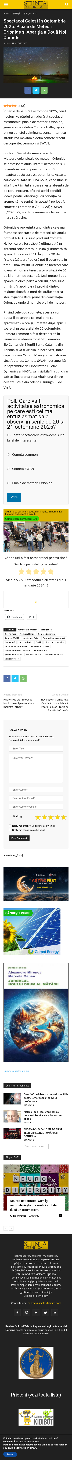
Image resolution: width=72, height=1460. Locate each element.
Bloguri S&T (12, 1157)
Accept (10, 1454)
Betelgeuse (46, 629)
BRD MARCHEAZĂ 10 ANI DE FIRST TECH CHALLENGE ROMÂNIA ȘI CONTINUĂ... (43, 1133)
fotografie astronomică (54, 638)
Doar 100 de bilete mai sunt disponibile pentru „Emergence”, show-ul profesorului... (46, 1098)
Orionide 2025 (40, 650)
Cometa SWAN (12, 638)
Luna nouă (10, 642)
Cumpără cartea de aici (16, 1071)
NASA (38, 642)
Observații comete (40, 646)
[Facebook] (17, 1312)
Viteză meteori (12, 658)
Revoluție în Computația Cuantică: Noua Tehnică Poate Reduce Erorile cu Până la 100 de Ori (55, 705)
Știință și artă (30, 13)
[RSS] (36, 1312)
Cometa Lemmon (46, 634)
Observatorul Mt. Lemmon (17, 650)
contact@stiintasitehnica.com (44, 1303)
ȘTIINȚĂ (16, 13)
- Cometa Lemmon (23, 455)
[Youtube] (54, 1312)
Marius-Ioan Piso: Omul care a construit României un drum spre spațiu (43, 1115)
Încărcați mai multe (35, 1146)
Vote (14, 497)
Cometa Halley (27, 634)
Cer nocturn (10, 634)
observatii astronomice (16, 646)
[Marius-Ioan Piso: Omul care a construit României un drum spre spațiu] (12, 1116)
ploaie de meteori (13, 654)
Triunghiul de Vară (54, 654)
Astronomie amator (27, 629)
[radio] (21, 572)
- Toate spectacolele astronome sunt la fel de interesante (35, 437)
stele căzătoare (33, 654)
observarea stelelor (54, 642)
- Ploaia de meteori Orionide (30, 483)
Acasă (6, 13)
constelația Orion (31, 638)
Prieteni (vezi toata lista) (36, 1395)
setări (33, 1447)
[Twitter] (45, 1312)
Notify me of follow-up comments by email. (34, 826)
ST (13, 43)
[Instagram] (26, 1312)
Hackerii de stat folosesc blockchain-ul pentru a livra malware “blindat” (18, 703)
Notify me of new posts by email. (29, 830)
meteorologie (25, 642)
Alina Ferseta (18, 1215)
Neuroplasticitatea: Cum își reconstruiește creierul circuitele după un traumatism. (33, 1205)
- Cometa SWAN (21, 469)
